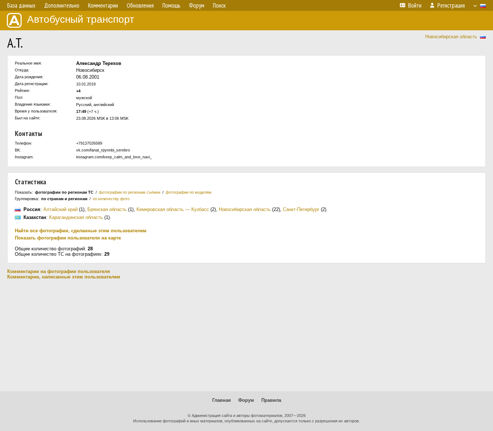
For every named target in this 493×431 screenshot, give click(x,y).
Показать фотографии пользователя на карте (68, 238)
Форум (246, 400)
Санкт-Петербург (301, 209)
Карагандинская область (76, 217)
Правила (271, 400)
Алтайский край (60, 209)
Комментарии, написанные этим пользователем (63, 277)
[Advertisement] (246, 335)
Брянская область (107, 209)
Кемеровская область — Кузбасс (172, 209)
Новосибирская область (451, 36)
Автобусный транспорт (80, 19)
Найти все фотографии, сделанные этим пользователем (81, 230)
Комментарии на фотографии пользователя (58, 271)
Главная (221, 400)
